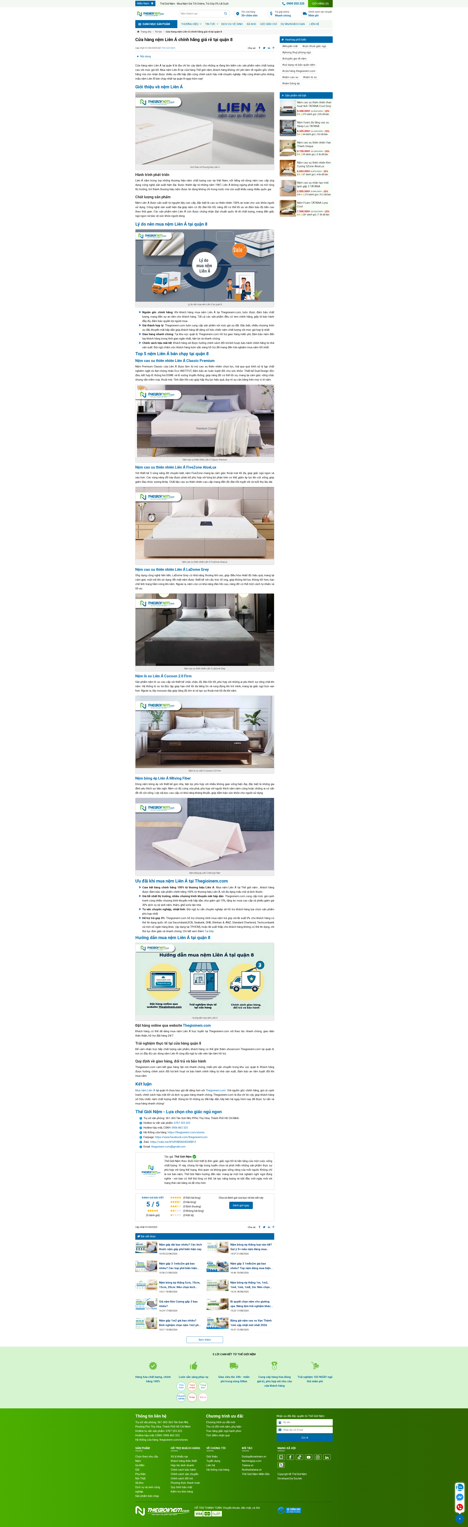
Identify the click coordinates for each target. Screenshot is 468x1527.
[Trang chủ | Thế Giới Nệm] (155, 13)
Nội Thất (140, 1478)
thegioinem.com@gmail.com (168, 1146)
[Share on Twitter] (264, 48)
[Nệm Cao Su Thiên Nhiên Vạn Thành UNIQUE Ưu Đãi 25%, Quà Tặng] (288, 148)
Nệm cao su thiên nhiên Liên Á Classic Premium (175, 360)
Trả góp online (283, 14)
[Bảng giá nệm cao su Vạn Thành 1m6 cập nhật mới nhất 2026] (218, 1323)
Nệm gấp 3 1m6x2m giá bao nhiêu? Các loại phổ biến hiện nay (178, 1266)
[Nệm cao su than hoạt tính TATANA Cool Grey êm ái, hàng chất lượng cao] (288, 108)
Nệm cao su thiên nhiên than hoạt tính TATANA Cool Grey (314, 104)
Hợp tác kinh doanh (182, 1465)
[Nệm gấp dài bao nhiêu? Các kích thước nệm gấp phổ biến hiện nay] (146, 1247)
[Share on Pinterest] (273, 48)
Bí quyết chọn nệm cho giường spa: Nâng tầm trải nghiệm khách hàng (251, 1304)
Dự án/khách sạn (293, 24)
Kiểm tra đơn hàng (182, 1491)
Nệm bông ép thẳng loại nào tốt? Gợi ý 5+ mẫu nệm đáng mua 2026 (251, 1247)
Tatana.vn (247, 1465)
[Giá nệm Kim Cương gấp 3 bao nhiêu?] (146, 1304)
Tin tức (210, 24)
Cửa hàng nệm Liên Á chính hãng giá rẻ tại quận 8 (194, 31)
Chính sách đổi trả (182, 1478)
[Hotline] (459, 1507)
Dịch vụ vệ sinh (232, 24)
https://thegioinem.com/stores (186, 1132)
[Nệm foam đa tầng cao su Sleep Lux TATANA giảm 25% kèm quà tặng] (288, 128)
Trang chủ (146, 31)
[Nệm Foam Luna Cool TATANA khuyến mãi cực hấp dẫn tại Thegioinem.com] (288, 208)
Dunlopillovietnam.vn (254, 1456)
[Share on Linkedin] (269, 48)
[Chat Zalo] (459, 1488)
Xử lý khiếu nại (179, 1456)
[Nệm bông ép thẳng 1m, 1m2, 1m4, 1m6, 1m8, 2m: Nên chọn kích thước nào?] (218, 1285)
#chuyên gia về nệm (294, 58)
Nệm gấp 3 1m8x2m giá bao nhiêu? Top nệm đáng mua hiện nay (250, 1266)
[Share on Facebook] (259, 48)
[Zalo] (281, 1457)
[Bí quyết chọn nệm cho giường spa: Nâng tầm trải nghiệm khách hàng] (218, 1304)
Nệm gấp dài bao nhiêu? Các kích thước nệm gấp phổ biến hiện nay (180, 1247)
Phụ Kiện (140, 1474)
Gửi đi (304, 1437)
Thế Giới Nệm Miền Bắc (256, 1474)
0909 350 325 (295, 3)
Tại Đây (209, 931)
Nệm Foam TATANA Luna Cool (312, 204)
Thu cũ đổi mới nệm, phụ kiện (223, 1426)
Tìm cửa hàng (249, 14)
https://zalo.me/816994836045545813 (173, 1142)
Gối (137, 1469)
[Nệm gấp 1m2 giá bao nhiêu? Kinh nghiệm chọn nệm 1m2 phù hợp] (146, 1323)
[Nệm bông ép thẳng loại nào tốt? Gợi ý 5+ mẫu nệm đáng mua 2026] (218, 1247)
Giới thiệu (212, 1456)
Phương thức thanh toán (185, 1482)
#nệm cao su (290, 77)
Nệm (138, 1461)
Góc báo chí (268, 24)
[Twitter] (281, 1465)
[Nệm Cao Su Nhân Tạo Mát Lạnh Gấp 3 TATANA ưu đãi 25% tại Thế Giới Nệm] (288, 188)
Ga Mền (139, 1465)
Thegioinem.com (211, 881)
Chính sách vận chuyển (320, 14)
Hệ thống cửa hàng (217, 1469)
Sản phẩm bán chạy (147, 1496)
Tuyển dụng (213, 1461)
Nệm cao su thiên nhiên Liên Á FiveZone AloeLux (175, 467)
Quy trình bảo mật (181, 1487)
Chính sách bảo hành (183, 1469)
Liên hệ (314, 24)
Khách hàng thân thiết (184, 1461)
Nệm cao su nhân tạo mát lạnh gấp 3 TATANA (313, 184)
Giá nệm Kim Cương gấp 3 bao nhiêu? (178, 1304)
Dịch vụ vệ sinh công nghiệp (147, 1489)
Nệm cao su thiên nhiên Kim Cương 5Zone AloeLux (314, 164)
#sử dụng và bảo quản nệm (298, 64)
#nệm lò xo (310, 77)
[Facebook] (290, 1457)
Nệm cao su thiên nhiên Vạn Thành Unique (314, 144)
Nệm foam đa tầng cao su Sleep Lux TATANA (313, 124)
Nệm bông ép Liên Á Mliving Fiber (163, 778)
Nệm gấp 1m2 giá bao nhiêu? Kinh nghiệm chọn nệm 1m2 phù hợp (179, 1323)
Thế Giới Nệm (168, 48)
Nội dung (145, 56)
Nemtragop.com (251, 1461)
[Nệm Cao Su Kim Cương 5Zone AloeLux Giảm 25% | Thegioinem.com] (288, 168)
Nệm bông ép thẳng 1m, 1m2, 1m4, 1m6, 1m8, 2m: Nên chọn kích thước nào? (250, 1285)
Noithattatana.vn (252, 1469)
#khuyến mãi (290, 46)
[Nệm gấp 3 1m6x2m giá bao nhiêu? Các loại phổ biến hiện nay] (146, 1266)
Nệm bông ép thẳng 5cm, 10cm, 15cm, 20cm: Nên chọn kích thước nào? (179, 1285)
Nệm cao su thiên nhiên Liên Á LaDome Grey (172, 569)
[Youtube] (308, 1457)
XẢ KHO (251, 24)
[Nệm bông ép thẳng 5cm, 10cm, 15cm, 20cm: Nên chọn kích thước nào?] (146, 1285)
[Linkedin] (327, 1457)
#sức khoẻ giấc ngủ (314, 46)
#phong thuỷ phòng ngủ (296, 52)
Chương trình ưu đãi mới (220, 1422)
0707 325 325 (182, 1123)
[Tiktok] (299, 1457)
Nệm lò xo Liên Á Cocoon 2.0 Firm (163, 676)
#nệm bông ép (291, 83)
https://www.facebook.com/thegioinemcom (181, 1137)
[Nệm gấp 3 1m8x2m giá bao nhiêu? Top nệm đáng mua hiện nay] (218, 1266)
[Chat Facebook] (459, 1498)
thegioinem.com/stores (173, 1439)
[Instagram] (317, 1457)
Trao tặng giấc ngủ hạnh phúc (223, 1431)
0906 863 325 (180, 1127)
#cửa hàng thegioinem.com (298, 71)
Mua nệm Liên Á (145, 1090)
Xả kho (139, 1482)
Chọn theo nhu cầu (146, 1456)
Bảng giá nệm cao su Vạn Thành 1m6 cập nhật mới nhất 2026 (251, 1323)
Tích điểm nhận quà (218, 1435)
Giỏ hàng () (320, 3)
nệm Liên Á (172, 86)
